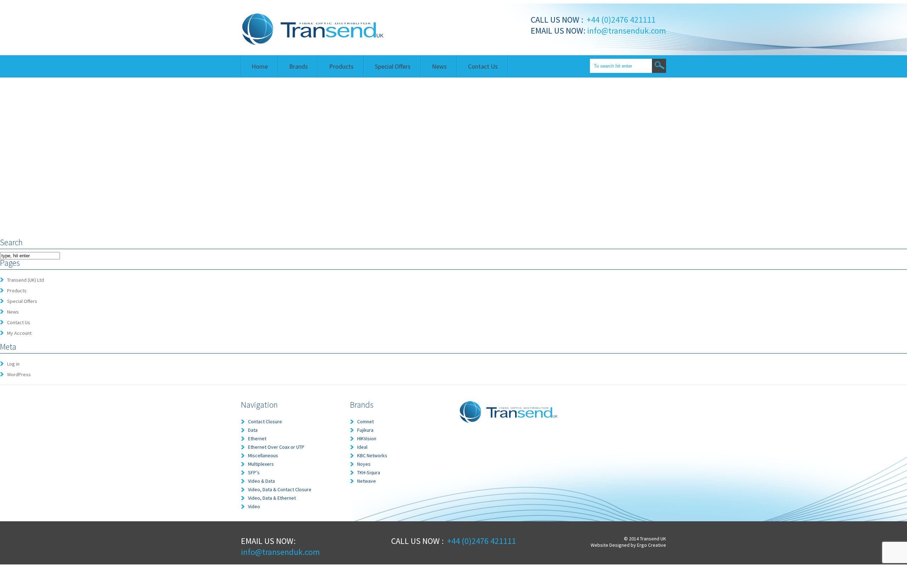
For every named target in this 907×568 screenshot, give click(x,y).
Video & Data (261, 481)
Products (341, 66)
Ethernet (257, 438)
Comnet (365, 421)
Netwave (366, 481)
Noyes (364, 464)
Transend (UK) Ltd (25, 280)
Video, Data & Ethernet (272, 498)
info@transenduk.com (625, 30)
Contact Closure (265, 421)
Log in (13, 364)
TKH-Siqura (368, 472)
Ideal (362, 447)
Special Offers (393, 66)
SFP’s (254, 472)
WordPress (19, 374)
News (439, 66)
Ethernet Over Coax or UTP (276, 447)
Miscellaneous (263, 455)
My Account (19, 333)
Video (254, 506)
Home (260, 66)
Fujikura (365, 430)
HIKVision (366, 438)
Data (253, 430)
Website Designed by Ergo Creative (628, 545)
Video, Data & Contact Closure (279, 489)
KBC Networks (372, 455)
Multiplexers (261, 464)
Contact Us (483, 66)
